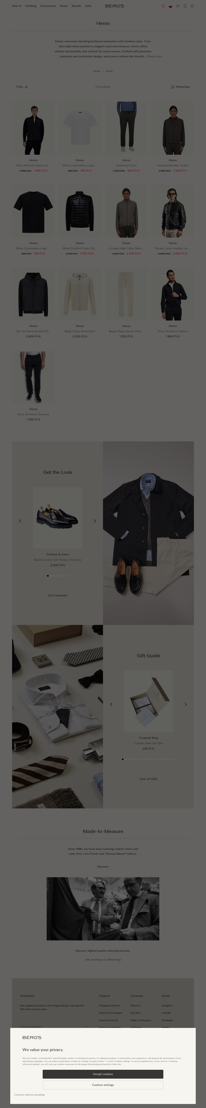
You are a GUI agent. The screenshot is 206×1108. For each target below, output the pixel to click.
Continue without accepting (29, 1095)
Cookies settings (103, 1085)
